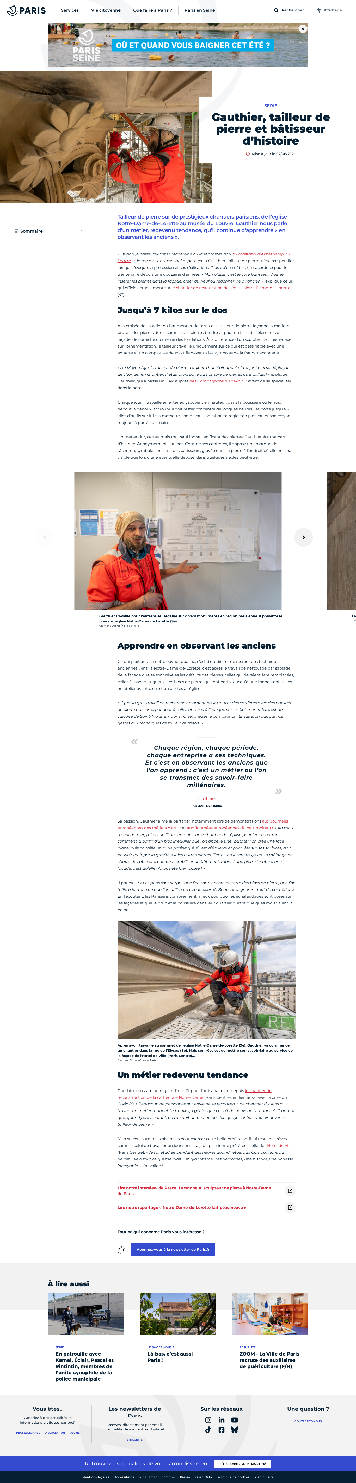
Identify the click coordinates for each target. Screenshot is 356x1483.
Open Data (203, 1477)
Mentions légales (95, 1477)
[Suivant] (303, 537)
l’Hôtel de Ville (279, 1145)
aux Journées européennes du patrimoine (227, 827)
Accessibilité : (144, 1477)
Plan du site (264, 1477)
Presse (185, 1477)
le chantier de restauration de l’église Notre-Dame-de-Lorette (230, 287)
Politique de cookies (233, 1477)
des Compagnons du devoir (216, 380)
